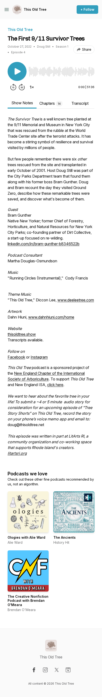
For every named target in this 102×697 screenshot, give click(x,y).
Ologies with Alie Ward (26, 537)
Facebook (16, 357)
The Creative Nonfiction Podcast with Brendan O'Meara (28, 600)
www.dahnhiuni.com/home (51, 317)
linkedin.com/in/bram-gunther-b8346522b (43, 243)
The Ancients (64, 537)
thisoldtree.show (22, 334)
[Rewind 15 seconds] (13, 87)
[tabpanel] (51, 288)
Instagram (39, 357)
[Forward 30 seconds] (22, 87)
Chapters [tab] (50, 103)
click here (55, 384)
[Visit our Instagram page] (45, 669)
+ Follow (87, 9)
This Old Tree (35, 9)
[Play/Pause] (17, 71)
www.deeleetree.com (75, 300)
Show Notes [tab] (22, 102)
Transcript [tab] (79, 103)
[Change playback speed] (32, 87)
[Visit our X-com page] (56, 669)
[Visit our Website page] (68, 669)
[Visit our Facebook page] (34, 669)
